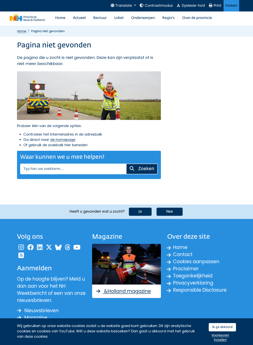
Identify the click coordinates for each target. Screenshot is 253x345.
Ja (140, 211)
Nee (169, 211)
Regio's (168, 18)
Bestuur (100, 18)
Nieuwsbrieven (41, 310)
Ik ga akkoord (222, 327)
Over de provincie (197, 18)
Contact (231, 5)
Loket (119, 18)
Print (217, 5)
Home (60, 18)
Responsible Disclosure (200, 290)
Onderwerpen (143, 18)
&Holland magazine (127, 291)
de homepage (62, 139)
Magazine (35, 317)
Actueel (79, 18)
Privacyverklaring (193, 283)
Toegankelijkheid (192, 275)
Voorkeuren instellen (220, 338)
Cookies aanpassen (196, 261)
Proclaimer (186, 268)
